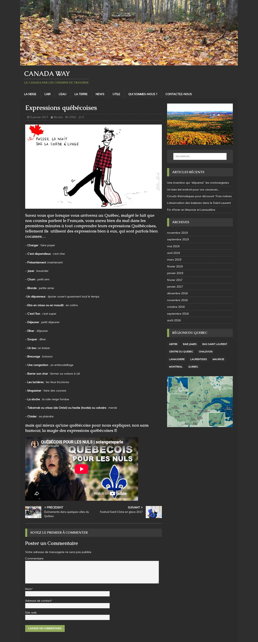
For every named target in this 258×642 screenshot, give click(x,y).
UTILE (116, 94)
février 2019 (175, 266)
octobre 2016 (176, 307)
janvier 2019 (175, 273)
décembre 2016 (177, 293)
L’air (48, 94)
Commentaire (34, 558)
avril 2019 (173, 253)
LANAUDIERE (177, 359)
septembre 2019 (178, 239)
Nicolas (58, 117)
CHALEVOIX (206, 351)
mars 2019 (174, 259)
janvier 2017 (175, 286)
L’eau (62, 94)
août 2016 (174, 320)
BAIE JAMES (190, 344)
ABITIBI (173, 344)
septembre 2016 (178, 313)
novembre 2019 (177, 233)
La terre (81, 94)
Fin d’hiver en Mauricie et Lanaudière (191, 210)
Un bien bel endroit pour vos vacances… (193, 189)
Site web (31, 612)
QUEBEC (193, 366)
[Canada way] (129, 63)
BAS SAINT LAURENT (214, 344)
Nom (28, 589)
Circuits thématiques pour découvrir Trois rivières (199, 196)
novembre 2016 (177, 300)
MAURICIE (218, 359)
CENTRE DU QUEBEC (181, 351)
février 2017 (175, 280)
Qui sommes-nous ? (142, 94)
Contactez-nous (178, 94)
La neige (30, 94)
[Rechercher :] (200, 156)
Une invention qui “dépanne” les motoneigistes (198, 182)
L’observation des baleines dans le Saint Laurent (199, 203)
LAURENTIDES (198, 359)
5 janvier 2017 (39, 117)
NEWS (100, 94)
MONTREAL (176, 366)
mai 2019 (173, 246)
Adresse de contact (38, 600)
